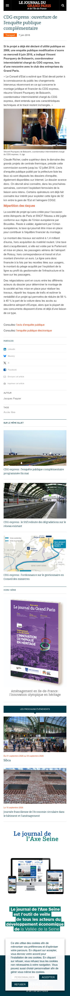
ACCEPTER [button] (48, 977)
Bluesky (11, 355)
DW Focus (35, 5)
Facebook (12, 369)
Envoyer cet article (16, 376)
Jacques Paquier (12, 398)
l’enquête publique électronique (34, 330)
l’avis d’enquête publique (30, 324)
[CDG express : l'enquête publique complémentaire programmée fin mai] (35, 448)
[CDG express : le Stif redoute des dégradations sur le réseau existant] (35, 501)
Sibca (7, 760)
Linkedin (11, 349)
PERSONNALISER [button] (24, 977)
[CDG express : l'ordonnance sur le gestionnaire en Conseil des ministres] (35, 553)
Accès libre (9, 412)
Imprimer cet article (16, 383)
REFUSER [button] (19, 984)
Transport (10, 35)
